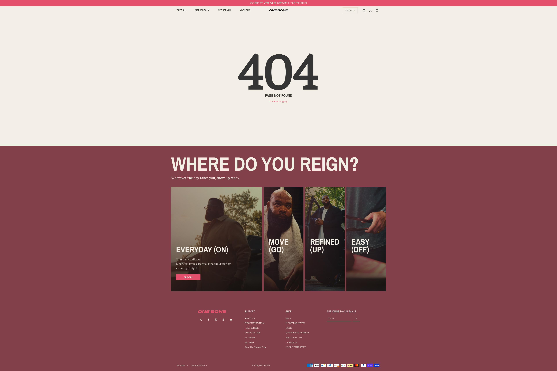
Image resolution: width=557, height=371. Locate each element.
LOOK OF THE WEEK (296, 347)
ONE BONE (264, 365)
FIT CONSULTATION (254, 323)
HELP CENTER (251, 327)
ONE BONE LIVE (252, 332)
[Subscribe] (355, 318)
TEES (288, 318)
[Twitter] (201, 319)
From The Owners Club (255, 347)
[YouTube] (231, 319)
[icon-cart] (377, 10)
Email (331, 318)
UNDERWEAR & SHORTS (297, 332)
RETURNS (249, 342)
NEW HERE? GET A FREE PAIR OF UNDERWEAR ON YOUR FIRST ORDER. (278, 3)
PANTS (289, 327)
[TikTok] (223, 319)
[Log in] (370, 10)
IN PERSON (291, 342)
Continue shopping (278, 101)
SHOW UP (188, 277)
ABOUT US (250, 318)
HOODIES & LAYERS (295, 323)
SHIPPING (250, 337)
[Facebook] (208, 319)
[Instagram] (216, 319)
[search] (364, 10)
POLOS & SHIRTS (294, 337)
